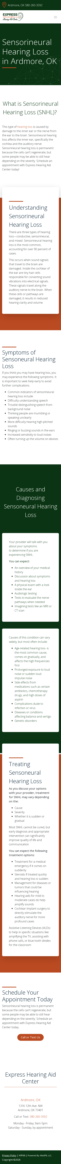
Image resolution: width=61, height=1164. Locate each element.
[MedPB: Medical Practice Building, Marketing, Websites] (40, 1155)
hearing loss (24, 127)
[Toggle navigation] (55, 17)
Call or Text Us (30, 1037)
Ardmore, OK (16, 5)
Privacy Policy (9, 1155)
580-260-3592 (33, 5)
